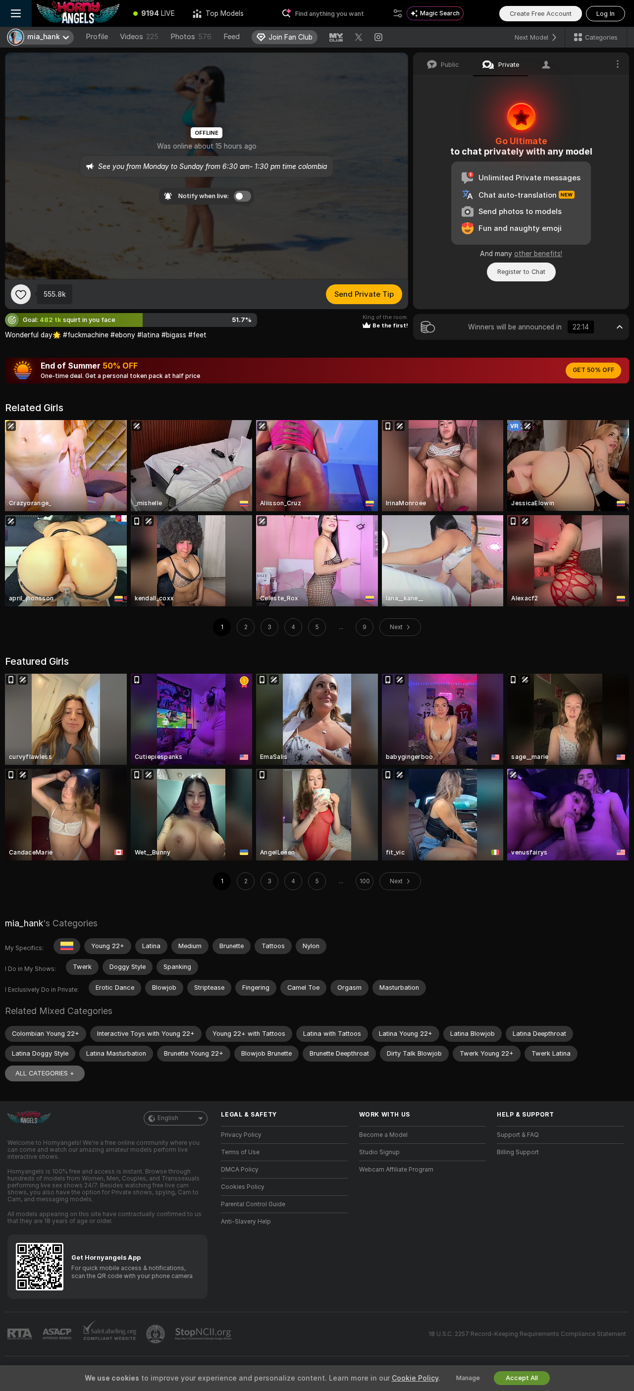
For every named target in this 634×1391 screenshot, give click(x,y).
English (168, 1118)
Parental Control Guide (253, 1204)
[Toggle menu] (16, 13)
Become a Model (383, 1134)
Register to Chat (521, 271)
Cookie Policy (415, 1378)
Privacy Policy (241, 1134)
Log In (605, 13)
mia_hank (24, 923)
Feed (231, 36)
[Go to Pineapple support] (156, 1334)
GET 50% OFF (593, 370)
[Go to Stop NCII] (204, 1334)
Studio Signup (379, 1152)
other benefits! (538, 254)
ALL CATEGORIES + (44, 1073)
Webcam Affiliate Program (396, 1169)
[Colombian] (66, 946)
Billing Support (518, 1152)
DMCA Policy (240, 1169)
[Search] (398, 13)
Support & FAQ (518, 1134)
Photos (190, 36)
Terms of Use (240, 1152)
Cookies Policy (242, 1186)
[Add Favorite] (21, 294)
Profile (97, 36)
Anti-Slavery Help (246, 1221)
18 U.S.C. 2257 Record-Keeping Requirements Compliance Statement (527, 1334)
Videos (139, 36)
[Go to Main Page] (78, 13)
